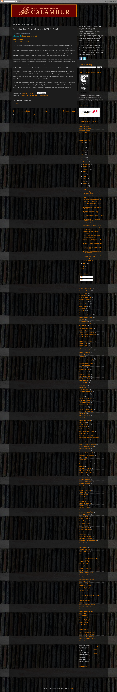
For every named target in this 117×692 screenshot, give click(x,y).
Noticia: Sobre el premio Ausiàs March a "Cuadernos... (92, 204)
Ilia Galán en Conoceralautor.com (92, 223)
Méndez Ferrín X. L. (85, 424)
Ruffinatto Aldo (83, 457)
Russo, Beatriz (83, 622)
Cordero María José (85, 442)
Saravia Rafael (83, 301)
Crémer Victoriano (84, 394)
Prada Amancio (83, 486)
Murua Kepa (83, 354)
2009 (83, 266)
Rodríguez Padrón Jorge (86, 455)
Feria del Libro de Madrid (86, 634)
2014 (83, 150)
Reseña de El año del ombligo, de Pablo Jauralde (92, 259)
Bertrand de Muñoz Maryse (87, 404)
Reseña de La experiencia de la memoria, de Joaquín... (92, 200)
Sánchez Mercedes (85, 490)
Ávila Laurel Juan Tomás (86, 431)
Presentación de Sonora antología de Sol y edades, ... (92, 208)
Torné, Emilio (83, 624)
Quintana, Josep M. (85, 581)
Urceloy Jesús (83, 553)
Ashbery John (83, 343)
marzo (85, 183)
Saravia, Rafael (83, 590)
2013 (83, 152)
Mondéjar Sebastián (85, 529)
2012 (83, 155)
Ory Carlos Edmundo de (86, 411)
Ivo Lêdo (81, 319)
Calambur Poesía (25, 95)
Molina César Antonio (85, 481)
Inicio (46, 111)
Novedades (82, 124)
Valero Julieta (83, 492)
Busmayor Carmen (84, 378)
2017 (83, 143)
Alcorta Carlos (83, 418)
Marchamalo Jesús (84, 479)
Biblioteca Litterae (84, 133)
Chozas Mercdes (84, 380)
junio (84, 176)
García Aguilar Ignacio (85, 398)
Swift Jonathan (83, 547)
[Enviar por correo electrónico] (38, 93)
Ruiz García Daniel (84, 374)
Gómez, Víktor (83, 570)
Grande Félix (83, 475)
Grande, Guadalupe (85, 568)
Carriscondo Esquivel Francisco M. (89, 437)
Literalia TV (82, 641)
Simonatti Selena (84, 461)
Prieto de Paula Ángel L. (86, 453)
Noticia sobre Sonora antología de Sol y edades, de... (92, 228)
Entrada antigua (69, 111)
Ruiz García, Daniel (85, 585)
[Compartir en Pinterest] (45, 93)
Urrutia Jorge (83, 413)
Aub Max (82, 466)
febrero (85, 186)
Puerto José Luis (84, 330)
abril (84, 181)
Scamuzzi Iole (83, 459)
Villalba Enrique (83, 494)
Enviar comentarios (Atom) (29, 115)
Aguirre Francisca (84, 348)
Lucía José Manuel (84, 365)
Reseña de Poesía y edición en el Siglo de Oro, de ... (92, 219)
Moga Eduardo (83, 321)
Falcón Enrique (83, 345)
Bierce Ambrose (84, 501)
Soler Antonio (83, 545)
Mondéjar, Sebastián (85, 577)
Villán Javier (82, 312)
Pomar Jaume (83, 534)
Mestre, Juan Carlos (85, 574)
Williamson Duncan (84, 415)
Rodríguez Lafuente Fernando (88, 540)
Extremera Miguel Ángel (86, 512)
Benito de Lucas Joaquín (86, 350)
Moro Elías (82, 367)
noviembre (86, 164)
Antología (82, 356)
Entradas (84, 277)
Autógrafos (82, 433)
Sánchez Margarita (84, 549)
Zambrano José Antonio (86, 323)
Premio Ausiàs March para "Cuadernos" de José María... (92, 212)
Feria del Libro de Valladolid (87, 638)
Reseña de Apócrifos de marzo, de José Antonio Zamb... (93, 255)
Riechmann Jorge (84, 352)
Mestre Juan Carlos (36, 95)
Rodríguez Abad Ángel (85, 538)
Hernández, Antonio (85, 609)
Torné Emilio (83, 326)
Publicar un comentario (22, 104)
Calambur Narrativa (85, 128)
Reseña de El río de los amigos (92, 225)
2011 (83, 157)
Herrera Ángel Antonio (85, 315)
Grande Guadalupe (85, 299)
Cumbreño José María (85, 361)
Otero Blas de (83, 426)
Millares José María (85, 297)
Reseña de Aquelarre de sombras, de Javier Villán (92, 192)
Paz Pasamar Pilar (84, 450)
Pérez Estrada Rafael (85, 536)
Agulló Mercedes (84, 389)
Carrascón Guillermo (85, 468)
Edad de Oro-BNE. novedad (87, 444)
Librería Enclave (84, 523)
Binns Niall (82, 308)
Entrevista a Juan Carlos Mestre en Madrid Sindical (93, 251)
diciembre (86, 162)
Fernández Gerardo (85, 514)
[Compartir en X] (41, 93)
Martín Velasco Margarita (86, 446)
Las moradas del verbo (86, 363)
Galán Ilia (82, 396)
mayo (84, 178)
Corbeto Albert (83, 407)
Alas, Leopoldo (83, 598)
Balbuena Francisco (85, 420)
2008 (83, 269)
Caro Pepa (82, 422)
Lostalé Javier (83, 295)
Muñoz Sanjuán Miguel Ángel (87, 334)
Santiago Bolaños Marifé (86, 332)
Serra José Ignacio (84, 402)
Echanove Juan (83, 505)
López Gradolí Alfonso (85, 400)
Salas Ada (82, 542)
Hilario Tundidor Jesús (85, 317)
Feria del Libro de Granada (87, 632)
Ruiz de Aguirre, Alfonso (86, 588)
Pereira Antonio (83, 372)
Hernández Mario (84, 477)
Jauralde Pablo (83, 383)
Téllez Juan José (84, 551)
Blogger (71, 688)
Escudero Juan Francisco (86, 510)
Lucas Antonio (83, 525)
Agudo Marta (83, 306)
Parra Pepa (82, 532)
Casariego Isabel (84, 439)
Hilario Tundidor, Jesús (86, 572)
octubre (85, 166)
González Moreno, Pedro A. (87, 604)
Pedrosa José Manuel (85, 429)
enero (85, 263)
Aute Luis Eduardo (84, 499)
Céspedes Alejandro (85, 503)
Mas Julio (82, 310)
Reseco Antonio (83, 488)
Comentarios (85, 280)
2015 (83, 147)
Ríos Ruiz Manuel (84, 376)
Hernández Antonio (84, 291)
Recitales (45, 95)
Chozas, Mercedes (84, 600)
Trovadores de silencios (86, 464)
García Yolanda (83, 518)
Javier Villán (82, 613)
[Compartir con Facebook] (43, 93)
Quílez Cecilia (83, 293)
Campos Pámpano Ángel (86, 358)
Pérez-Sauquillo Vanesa (86, 328)
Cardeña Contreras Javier (86, 435)
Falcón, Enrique (84, 566)
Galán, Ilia (82, 602)
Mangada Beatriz (84, 527)
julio (84, 174)
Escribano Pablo (84, 507)
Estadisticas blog (96, 653)
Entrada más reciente (21, 111)
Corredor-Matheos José (86, 409)
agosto (85, 171)
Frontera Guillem (84, 516)
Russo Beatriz (83, 387)
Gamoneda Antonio (85, 339)
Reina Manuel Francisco (86, 341)
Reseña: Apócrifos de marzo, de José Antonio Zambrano (92, 240)
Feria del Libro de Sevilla (86, 636)
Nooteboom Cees (84, 369)
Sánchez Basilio (84, 337)
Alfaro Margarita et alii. (86, 391)
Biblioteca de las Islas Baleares (88, 135)
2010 (83, 159)
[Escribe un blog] (39, 93)
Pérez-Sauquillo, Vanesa (86, 579)
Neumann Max (83, 385)
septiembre (86, 169)
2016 (83, 145)
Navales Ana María (84, 448)
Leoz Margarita (83, 521)
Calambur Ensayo (84, 130)
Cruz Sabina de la (84, 470)
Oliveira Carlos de (84, 483)
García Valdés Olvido (85, 472)
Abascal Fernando (84, 497)
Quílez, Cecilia (83, 583)
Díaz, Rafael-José (84, 564)
